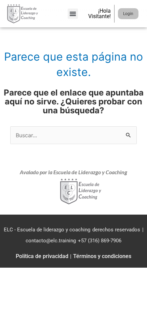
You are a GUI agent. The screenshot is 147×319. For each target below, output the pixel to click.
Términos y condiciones (102, 256)
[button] (73, 14)
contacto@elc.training (51, 241)
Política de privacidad (42, 256)
